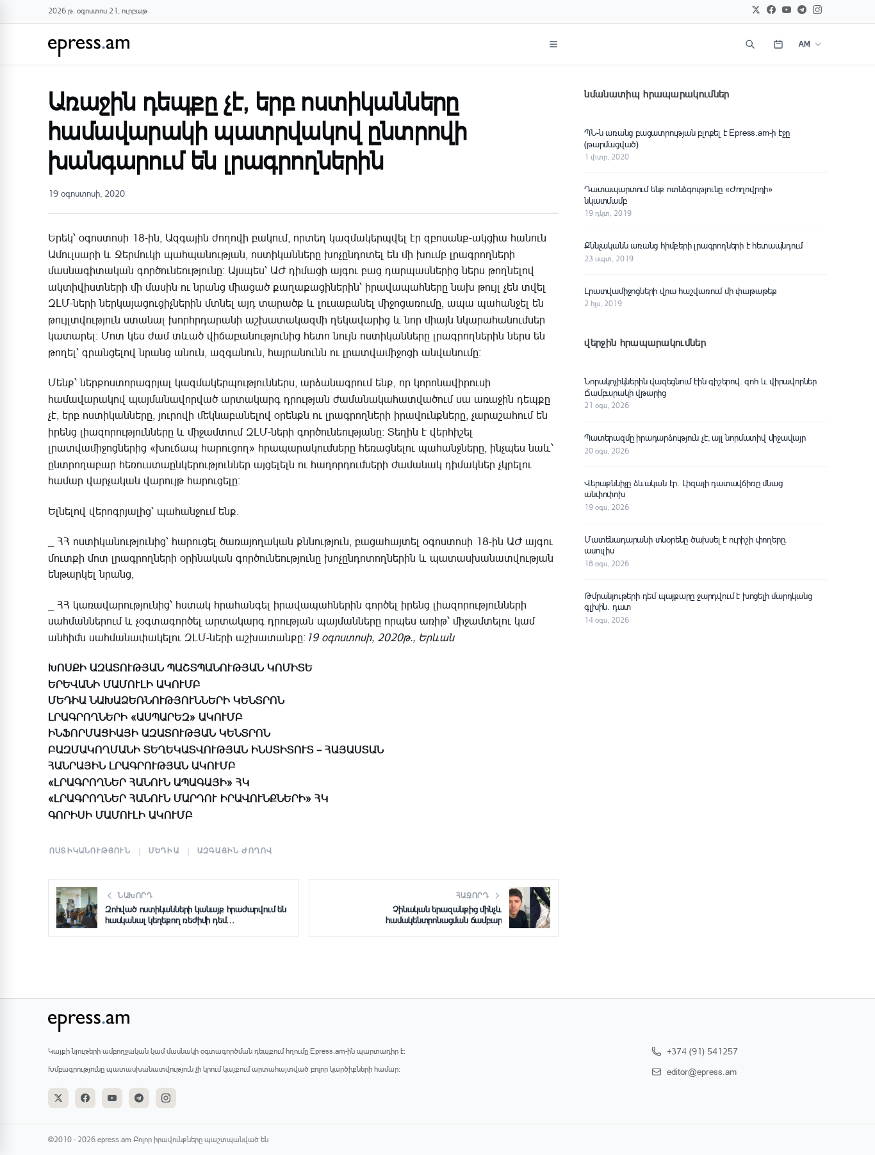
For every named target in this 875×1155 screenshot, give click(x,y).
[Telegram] (801, 9)
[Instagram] (817, 9)
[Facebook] (771, 9)
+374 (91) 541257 (702, 1050)
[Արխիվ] (778, 44)
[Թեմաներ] (553, 44)
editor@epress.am (702, 1071)
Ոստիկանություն (90, 850)
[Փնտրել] (750, 44)
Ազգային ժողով (235, 850)
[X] (755, 9)
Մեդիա (164, 850)
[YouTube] (786, 9)
